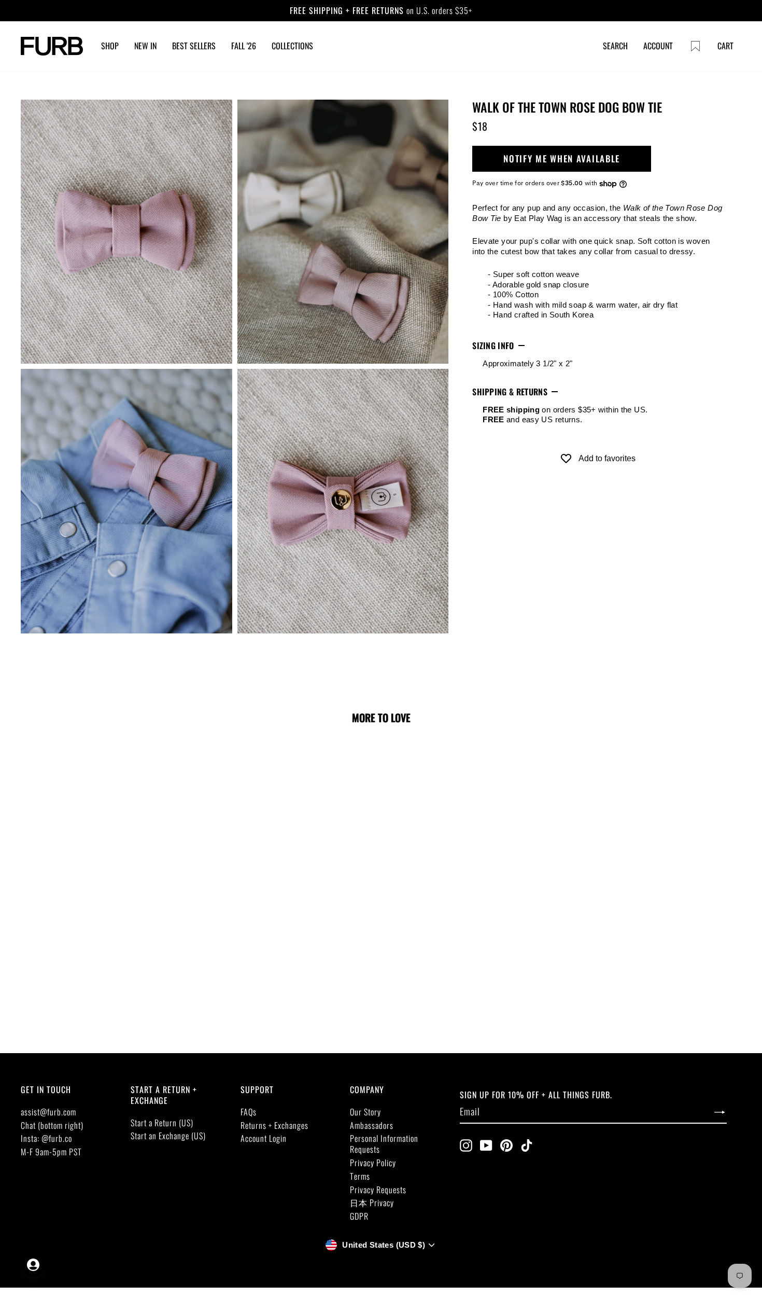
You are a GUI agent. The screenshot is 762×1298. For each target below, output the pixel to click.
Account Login (264, 1138)
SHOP (110, 45)
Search (615, 45)
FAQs (249, 1112)
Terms (360, 1176)
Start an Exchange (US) (168, 1135)
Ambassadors (371, 1125)
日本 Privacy (372, 1202)
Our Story (365, 1112)
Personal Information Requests (384, 1143)
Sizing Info (493, 345)
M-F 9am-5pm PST (51, 1151)
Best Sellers (194, 45)
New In (145, 45)
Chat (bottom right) (52, 1125)
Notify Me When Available (561, 159)
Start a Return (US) (162, 1122)
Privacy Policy (373, 1162)
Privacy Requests (378, 1189)
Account (658, 45)
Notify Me (92, 931)
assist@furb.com (48, 1112)
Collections (292, 45)
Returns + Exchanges (274, 1125)
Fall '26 (243, 45)
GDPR (359, 1216)
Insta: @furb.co (46, 1138)
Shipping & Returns (509, 391)
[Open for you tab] (33, 1264)
